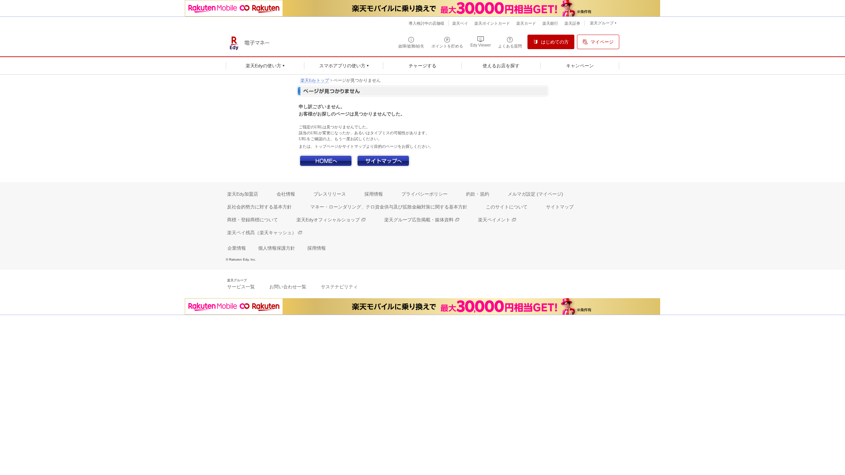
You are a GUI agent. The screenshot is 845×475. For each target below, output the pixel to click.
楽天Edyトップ (314, 80)
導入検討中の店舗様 (426, 23)
